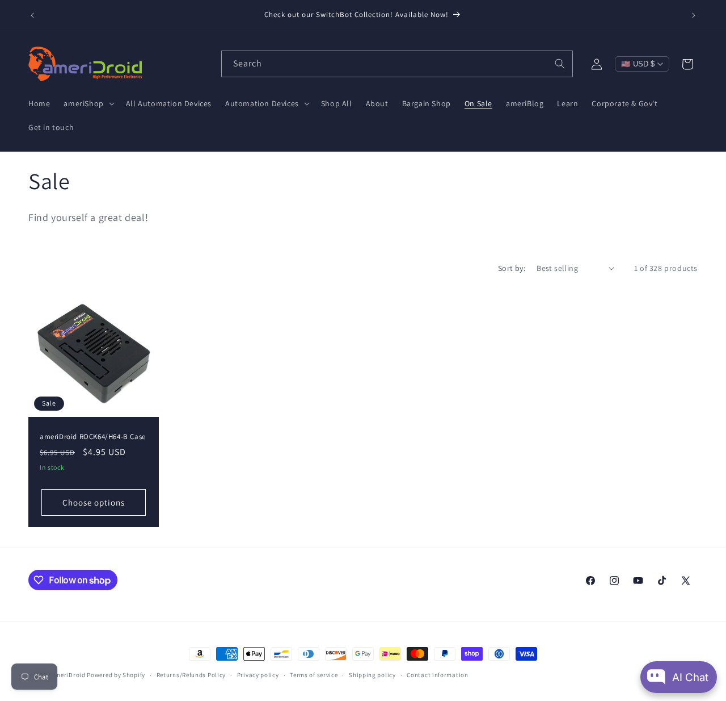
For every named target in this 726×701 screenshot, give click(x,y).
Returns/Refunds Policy (191, 675)
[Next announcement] (693, 15)
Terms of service (313, 675)
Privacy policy (258, 675)
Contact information (437, 675)
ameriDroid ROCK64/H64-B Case (93, 436)
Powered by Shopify (116, 675)
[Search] (559, 63)
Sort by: (511, 268)
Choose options (93, 501)
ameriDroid (69, 675)
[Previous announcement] (32, 15)
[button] (88, 103)
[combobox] (397, 64)
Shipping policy (372, 675)
